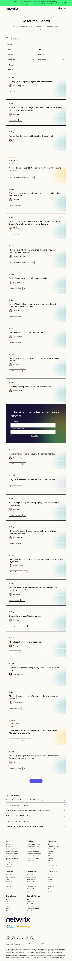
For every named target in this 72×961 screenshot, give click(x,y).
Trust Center (30, 906)
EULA (28, 899)
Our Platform (9, 844)
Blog (49, 844)
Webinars (50, 860)
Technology (11, 60)
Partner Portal (9, 884)
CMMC (8, 899)
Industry (10, 65)
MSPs (7, 879)
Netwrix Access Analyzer (33, 846)
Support (29, 884)
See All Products (31, 860)
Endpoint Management (12, 853)
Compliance (42, 60)
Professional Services (32, 881)
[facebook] (18, 938)
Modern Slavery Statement (33, 908)
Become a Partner (10, 877)
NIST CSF (8, 906)
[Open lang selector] (60, 8)
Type (40, 49)
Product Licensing (31, 910)
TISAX (7, 910)
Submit (60, 432)
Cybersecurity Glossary (53, 846)
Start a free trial (46, 4)
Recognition (51, 886)
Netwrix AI (50, 879)
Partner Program (10, 874)
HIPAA (7, 903)
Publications (51, 855)
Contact (50, 891)
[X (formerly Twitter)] (13, 938)
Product (41, 54)
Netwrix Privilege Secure (33, 858)
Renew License (30, 879)
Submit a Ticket (31, 888)
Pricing (49, 888)
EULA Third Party (31, 901)
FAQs (28, 891)
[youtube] (22, 938)
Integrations (9, 866)
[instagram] (27, 938)
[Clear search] (64, 38)
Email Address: (14, 421)
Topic (9, 49)
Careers (50, 881)
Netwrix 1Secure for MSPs (33, 844)
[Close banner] (65, 3)
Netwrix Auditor (31, 849)
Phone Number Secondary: (17, 428)
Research (50, 858)
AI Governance (9, 846)
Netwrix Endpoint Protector (34, 853)
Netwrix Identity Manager (33, 855)
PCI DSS (8, 908)
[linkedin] (8, 938)
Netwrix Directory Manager (33, 851)
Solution (10, 54)
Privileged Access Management (14, 862)
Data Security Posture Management (15, 849)
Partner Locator (10, 881)
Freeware (50, 851)
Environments (9, 864)
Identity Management (11, 855)
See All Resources (52, 865)
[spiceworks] (32, 938)
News (49, 853)
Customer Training (31, 877)
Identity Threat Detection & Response (12, 859)
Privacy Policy (34, 435)
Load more (36, 781)
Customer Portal (31, 874)
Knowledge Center (31, 886)
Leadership (51, 877)
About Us (50, 874)
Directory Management (12, 851)
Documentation (52, 849)
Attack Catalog (52, 862)
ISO (7, 901)
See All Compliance (11, 913)
